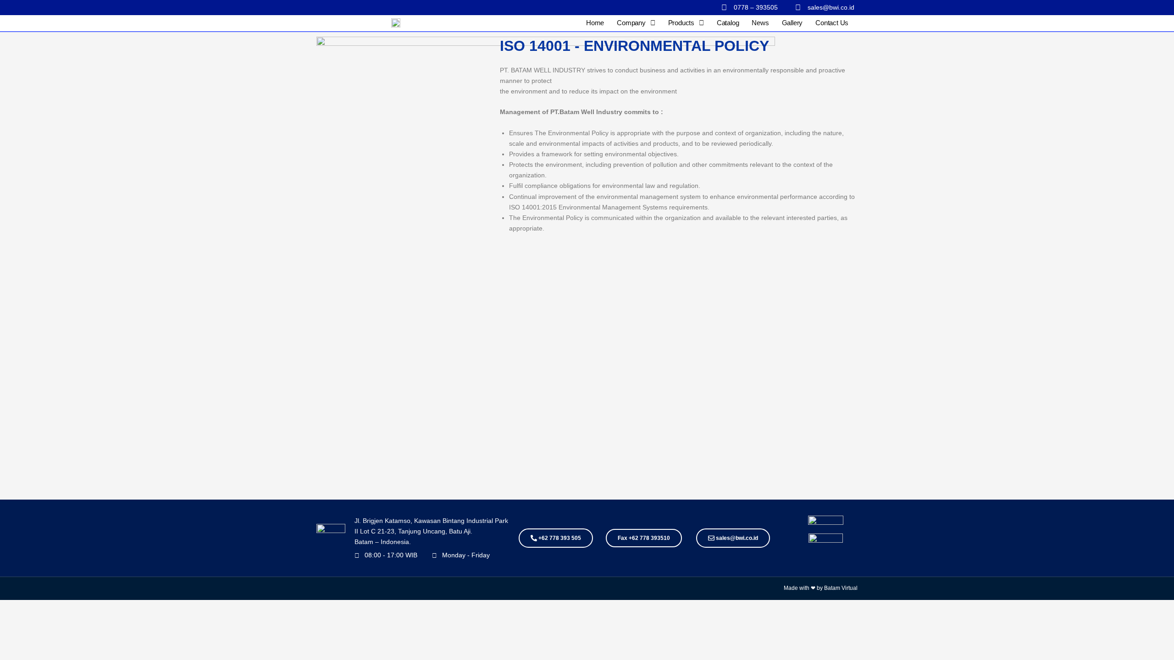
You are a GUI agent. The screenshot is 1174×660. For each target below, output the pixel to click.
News (760, 23)
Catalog (728, 23)
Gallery (792, 23)
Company (631, 23)
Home (595, 23)
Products (681, 23)
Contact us (831, 23)
